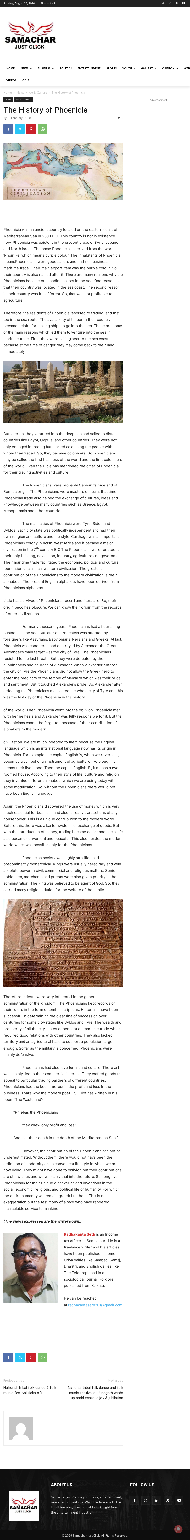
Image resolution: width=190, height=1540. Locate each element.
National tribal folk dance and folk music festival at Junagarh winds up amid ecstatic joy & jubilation (95, 1392)
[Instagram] (163, 3)
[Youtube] (184, 3)
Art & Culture (38, 92)
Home (7, 92)
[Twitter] (177, 3)
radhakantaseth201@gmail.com (95, 1305)
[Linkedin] (170, 3)
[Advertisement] (129, 35)
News (20, 92)
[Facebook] (156, 3)
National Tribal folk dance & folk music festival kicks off (29, 1390)
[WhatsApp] (43, 129)
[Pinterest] (31, 129)
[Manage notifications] (178, 1529)
